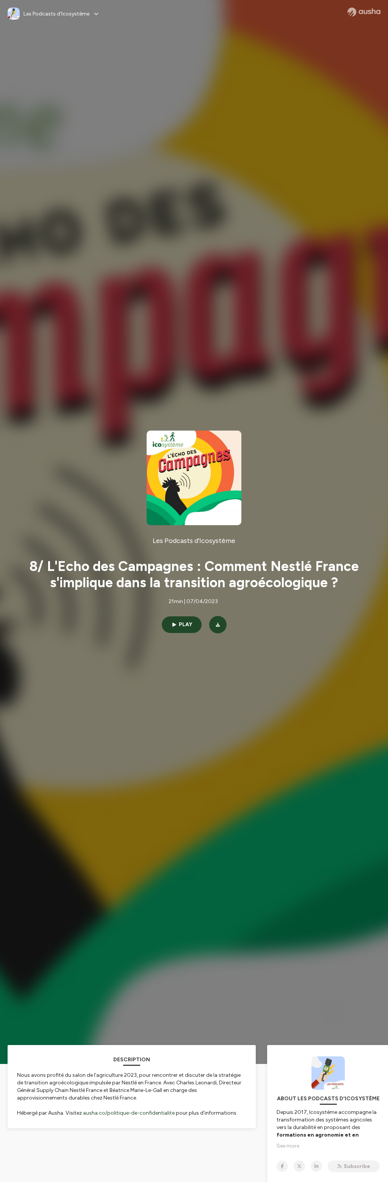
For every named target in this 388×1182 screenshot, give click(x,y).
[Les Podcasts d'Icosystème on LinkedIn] (316, 1166)
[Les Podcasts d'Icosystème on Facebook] (282, 1166)
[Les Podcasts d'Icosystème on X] (299, 1166)
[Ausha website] (363, 12)
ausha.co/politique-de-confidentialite (129, 1113)
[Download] (218, 624)
